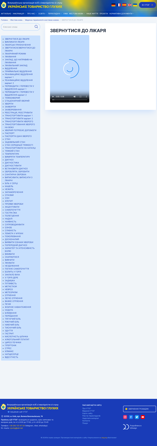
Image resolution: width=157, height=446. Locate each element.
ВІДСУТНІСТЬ (11, 357)
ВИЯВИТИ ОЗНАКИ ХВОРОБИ (19, 242)
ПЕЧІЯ (8, 304)
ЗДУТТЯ (9, 330)
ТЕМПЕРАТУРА (12, 154)
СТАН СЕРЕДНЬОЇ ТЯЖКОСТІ (19, 145)
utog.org (104, 438)
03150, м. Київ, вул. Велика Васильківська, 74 (23, 416)
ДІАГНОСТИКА (12, 162)
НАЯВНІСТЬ (10, 221)
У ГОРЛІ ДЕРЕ (11, 277)
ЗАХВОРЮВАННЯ (13, 109)
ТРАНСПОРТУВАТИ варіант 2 (19, 118)
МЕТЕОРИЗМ (11, 292)
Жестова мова (76, 14)
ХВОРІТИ (9, 104)
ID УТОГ (146, 5)
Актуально (6, 14)
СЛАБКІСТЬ (10, 230)
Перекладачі (54, 14)
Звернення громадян (138, 409)
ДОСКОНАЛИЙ (12, 239)
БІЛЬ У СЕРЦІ (11, 183)
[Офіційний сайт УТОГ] (31, 5)
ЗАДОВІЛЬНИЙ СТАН (15, 142)
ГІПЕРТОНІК (10, 345)
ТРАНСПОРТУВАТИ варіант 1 (19, 115)
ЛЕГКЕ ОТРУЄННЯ (13, 298)
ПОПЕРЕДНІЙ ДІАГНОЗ (16, 245)
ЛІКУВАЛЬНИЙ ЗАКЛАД (16, 65)
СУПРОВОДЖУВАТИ (14, 224)
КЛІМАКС (9, 351)
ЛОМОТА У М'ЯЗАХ (14, 233)
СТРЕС (8, 348)
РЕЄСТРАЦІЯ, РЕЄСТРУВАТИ (18, 112)
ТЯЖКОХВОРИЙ (12, 98)
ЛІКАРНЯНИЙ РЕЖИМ (15, 53)
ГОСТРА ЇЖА (11, 213)
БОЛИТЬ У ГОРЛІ (13, 271)
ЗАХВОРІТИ (10, 106)
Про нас (31, 14)
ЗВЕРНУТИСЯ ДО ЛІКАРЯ (17, 39)
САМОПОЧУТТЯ (12, 210)
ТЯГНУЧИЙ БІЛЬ (13, 319)
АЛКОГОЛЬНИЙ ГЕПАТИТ (17, 339)
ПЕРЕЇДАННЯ (11, 316)
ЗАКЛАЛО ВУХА (12, 274)
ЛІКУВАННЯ (10, 56)
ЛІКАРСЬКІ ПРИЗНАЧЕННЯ (18, 45)
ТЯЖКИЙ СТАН (12, 151)
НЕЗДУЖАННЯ (12, 266)
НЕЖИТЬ (9, 189)
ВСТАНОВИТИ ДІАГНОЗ (16, 168)
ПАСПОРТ (9, 133)
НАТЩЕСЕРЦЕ (12, 354)
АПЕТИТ (9, 201)
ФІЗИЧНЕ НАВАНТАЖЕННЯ (18, 307)
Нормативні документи (120, 14)
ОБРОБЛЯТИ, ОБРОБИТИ (17, 171)
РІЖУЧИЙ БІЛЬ (12, 322)
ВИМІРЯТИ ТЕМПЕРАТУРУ (17, 157)
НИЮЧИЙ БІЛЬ (12, 324)
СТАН (7, 139)
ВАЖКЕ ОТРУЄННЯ (14, 301)
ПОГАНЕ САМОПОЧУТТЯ (17, 269)
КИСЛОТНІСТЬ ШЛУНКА (16, 336)
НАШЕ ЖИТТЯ (92, 14)
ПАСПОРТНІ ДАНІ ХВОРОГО (18, 136)
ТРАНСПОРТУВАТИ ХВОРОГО (19, 121)
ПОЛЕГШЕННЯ (12, 215)
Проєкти (104, 14)
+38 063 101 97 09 (17, 426)
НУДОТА (9, 310)
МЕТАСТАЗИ (11, 286)
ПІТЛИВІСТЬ (11, 283)
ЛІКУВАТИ (9, 263)
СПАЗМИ (9, 195)
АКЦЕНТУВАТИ (12, 207)
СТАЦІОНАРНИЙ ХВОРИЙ (17, 101)
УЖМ (65, 14)
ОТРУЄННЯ (10, 295)
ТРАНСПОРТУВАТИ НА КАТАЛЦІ (20, 148)
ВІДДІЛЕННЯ (11, 68)
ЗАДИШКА (10, 280)
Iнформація (18, 14)
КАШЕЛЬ (9, 186)
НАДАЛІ (8, 218)
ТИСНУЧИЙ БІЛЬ (13, 327)
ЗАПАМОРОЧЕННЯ (14, 192)
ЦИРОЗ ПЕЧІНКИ (13, 342)
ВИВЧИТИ (9, 260)
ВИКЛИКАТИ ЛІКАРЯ (14, 42)
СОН (7, 198)
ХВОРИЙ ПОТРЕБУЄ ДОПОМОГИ (20, 130)
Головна (4, 20)
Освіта (41, 14)
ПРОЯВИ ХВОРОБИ (14, 204)
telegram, (29, 426)
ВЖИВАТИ (10, 254)
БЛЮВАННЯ (10, 313)
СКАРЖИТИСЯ (12, 257)
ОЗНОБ (8, 227)
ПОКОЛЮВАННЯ (13, 236)
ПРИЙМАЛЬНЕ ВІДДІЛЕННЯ (18, 71)
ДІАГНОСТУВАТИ (13, 165)
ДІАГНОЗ (9, 159)
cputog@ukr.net (16, 428)
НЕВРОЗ (9, 289)
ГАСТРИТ (9, 333)
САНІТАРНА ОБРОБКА (15, 174)
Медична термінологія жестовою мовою (42, 20)
